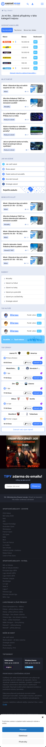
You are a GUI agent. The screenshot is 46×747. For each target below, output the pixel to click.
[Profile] (32, 3)
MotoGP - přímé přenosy (12, 628)
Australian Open (8, 526)
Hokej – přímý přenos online (13, 612)
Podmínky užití (11, 714)
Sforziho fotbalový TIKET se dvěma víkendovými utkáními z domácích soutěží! (15, 100)
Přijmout (23, 730)
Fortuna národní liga (10, 594)
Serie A (5, 586)
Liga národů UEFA (9, 573)
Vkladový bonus (30, 660)
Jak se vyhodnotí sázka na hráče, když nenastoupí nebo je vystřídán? (15, 144)
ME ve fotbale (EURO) (11, 568)
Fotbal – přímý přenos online (13, 609)
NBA (4, 537)
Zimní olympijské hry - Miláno (13, 606)
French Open (7, 532)
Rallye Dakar (7, 553)
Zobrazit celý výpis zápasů (23, 429)
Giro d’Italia (7, 548)
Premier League (8, 578)
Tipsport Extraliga (9, 524)
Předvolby (23, 742)
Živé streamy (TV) (9, 648)
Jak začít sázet (11, 164)
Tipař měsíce (19, 339)
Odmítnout (23, 736)
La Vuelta (6, 545)
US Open (6, 534)
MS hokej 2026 (8, 516)
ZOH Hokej (7, 513)
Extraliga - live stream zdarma (14, 614)
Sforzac (14, 315)
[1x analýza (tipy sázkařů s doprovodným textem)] (41, 357)
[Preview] (41, 418)
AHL (4, 521)
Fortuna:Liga (7, 592)
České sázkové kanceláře (15, 174)
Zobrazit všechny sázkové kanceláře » (23, 73)
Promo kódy (7, 645)
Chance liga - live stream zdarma (15, 617)
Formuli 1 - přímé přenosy (12, 625)
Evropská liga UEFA (10, 570)
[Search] (27, 4)
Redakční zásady (32, 714)
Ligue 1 (5, 589)
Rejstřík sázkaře (10, 190)
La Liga (5, 584)
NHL (4, 518)
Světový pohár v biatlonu (12, 550)
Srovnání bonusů (12, 179)
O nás (5, 704)
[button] (43, 717)
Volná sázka (8, 660)
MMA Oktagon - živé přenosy (13, 622)
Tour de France (8, 542)
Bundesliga (7, 581)
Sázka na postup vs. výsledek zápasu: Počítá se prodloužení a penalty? (15, 129)
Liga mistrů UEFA (9, 576)
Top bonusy (8, 654)
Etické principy (22, 714)
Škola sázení (10, 169)
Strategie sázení (12, 184)
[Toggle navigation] (42, 4)
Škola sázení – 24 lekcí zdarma (14, 640)
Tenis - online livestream (11, 620)
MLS (4, 540)
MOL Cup (6, 597)
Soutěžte (6, 339)
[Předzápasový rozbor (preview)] (41, 418)
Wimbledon (7, 529)
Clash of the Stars (9, 556)
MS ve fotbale (8, 565)
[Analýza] (41, 357)
